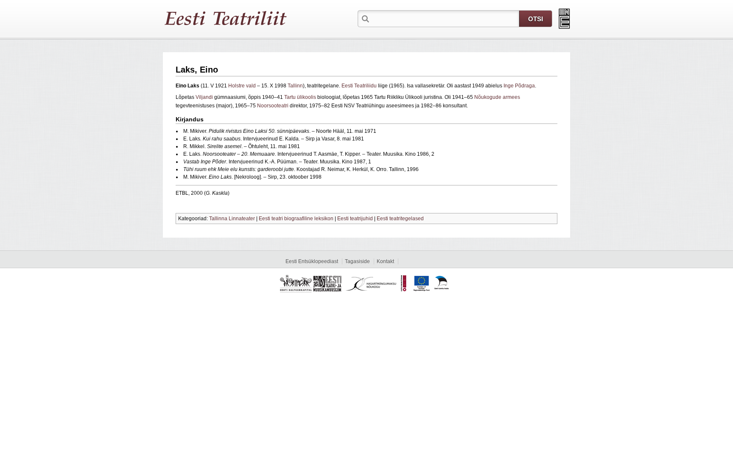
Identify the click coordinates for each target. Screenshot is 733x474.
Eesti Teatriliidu (359, 86)
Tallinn (295, 86)
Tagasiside (357, 261)
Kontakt (385, 261)
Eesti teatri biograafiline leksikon (296, 219)
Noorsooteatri (272, 106)
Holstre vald (242, 86)
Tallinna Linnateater (232, 219)
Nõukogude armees (497, 97)
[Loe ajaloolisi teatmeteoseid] (564, 18)
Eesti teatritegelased (400, 219)
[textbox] (445, 18)
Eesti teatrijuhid (355, 219)
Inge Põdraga (519, 86)
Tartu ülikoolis (300, 97)
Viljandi (204, 97)
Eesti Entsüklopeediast (311, 261)
